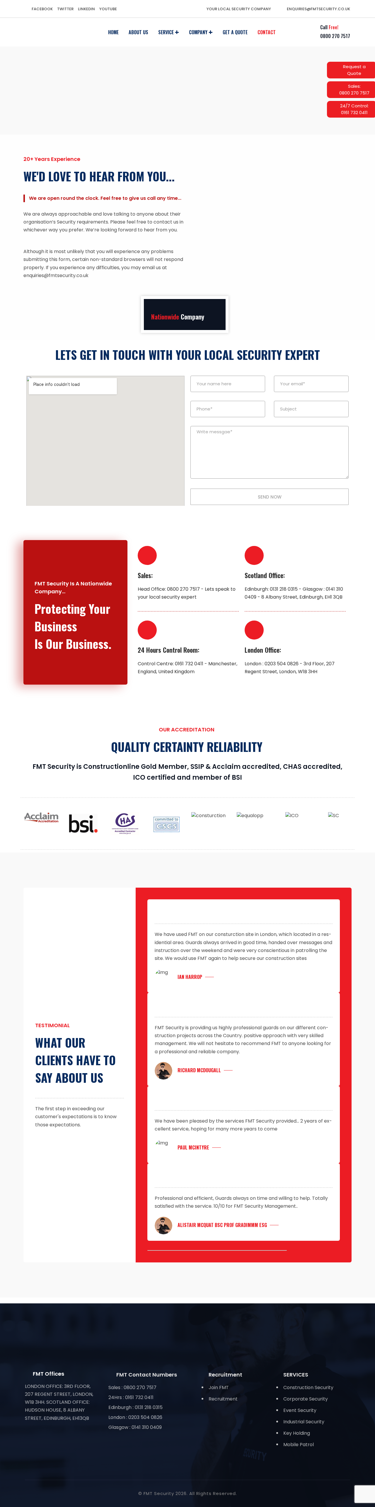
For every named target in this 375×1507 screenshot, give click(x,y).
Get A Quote (235, 32)
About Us (138, 32)
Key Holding (296, 1433)
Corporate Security (305, 1399)
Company (198, 32)
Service (166, 32)
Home (113, 32)
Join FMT (219, 1387)
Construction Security (308, 1387)
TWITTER (65, 9)
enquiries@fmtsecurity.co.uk (318, 9)
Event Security (299, 1410)
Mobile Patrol (298, 1444)
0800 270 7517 (335, 35)
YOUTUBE (108, 9)
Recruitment (223, 1399)
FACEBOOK (42, 9)
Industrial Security (303, 1421)
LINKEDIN (86, 9)
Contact (267, 32)
